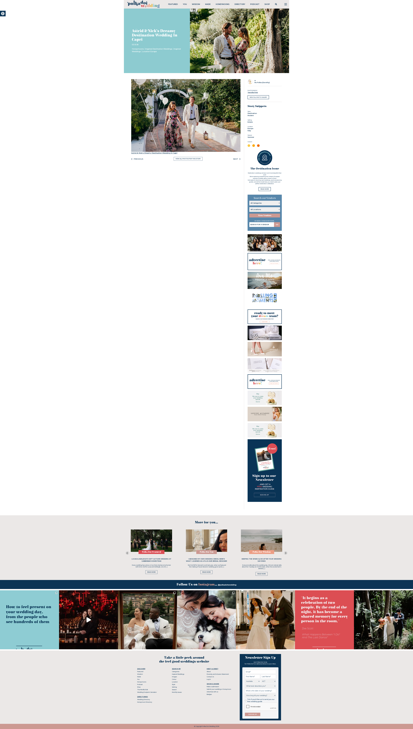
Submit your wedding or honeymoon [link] (219, 689)
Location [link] (175, 682)
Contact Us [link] (210, 677)
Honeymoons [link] (222, 4)
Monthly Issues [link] (177, 692)
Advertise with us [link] (212, 692)
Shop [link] (267, 4)
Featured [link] (173, 4)
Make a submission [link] (213, 686)
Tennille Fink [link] (253, 92)
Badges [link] (209, 694)
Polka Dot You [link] (206, 552)
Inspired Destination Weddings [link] (159, 49)
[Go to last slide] (127, 553)
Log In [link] (209, 679)
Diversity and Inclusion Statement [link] (218, 674)
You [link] (185, 4)
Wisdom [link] (196, 4)
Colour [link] (174, 679)
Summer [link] (251, 137)
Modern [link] (251, 115)
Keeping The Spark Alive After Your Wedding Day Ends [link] (262, 560)
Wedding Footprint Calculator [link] (147, 692)
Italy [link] (249, 131)
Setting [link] (174, 687)
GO (277, 225)
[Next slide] (285, 553)
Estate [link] (250, 122)
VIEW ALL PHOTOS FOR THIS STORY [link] (188, 159)
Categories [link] (175, 671)
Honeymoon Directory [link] (144, 702)
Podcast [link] (254, 4)
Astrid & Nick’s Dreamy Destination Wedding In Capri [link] (154, 153)
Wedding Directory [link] (143, 699)
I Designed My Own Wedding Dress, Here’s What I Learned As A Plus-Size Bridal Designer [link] (206, 560)
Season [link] (174, 689)
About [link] (209, 671)
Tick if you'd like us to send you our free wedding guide (260, 700)
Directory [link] (240, 4)
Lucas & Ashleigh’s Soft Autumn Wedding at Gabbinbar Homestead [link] (151, 560)
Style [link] (173, 684)
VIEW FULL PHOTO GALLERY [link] (258, 97)
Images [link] (174, 677)
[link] (3, 13)
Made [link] (208, 4)
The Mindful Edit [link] (142, 689)
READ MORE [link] (264, 189)
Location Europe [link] (149, 51)
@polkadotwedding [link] (227, 585)
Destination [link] (252, 113)
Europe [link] (250, 128)
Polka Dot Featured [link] (151, 552)
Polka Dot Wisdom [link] (262, 552)
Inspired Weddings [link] (178, 674)
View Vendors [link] (264, 215)
